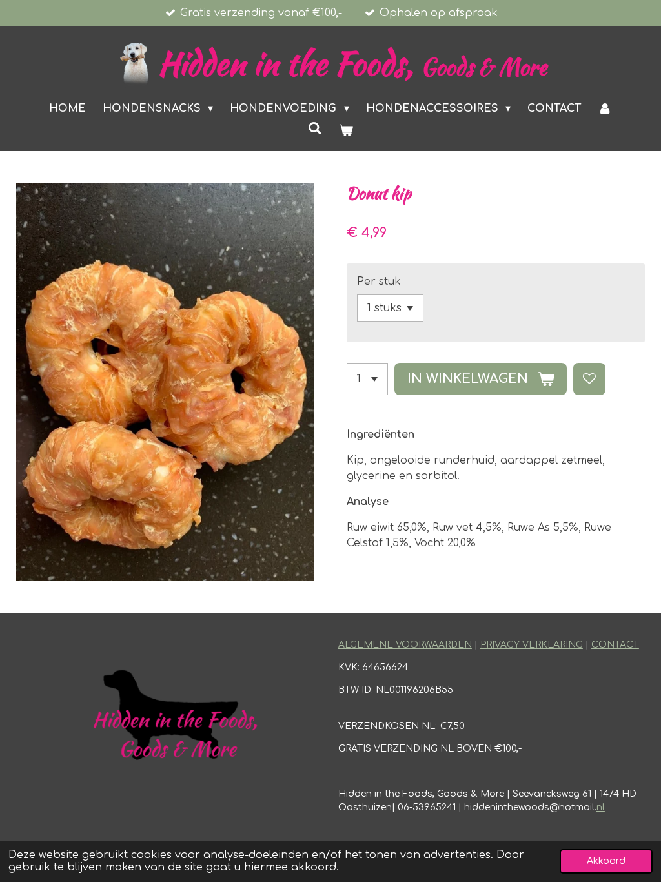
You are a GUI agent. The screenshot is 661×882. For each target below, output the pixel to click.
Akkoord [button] (606, 861)
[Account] (604, 108)
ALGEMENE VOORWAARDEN (405, 645)
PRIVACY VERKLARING (531, 645)
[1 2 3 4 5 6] (367, 379)
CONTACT (615, 645)
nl (600, 807)
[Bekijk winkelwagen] (345, 130)
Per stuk (379, 281)
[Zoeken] (315, 128)
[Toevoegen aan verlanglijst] (589, 379)
